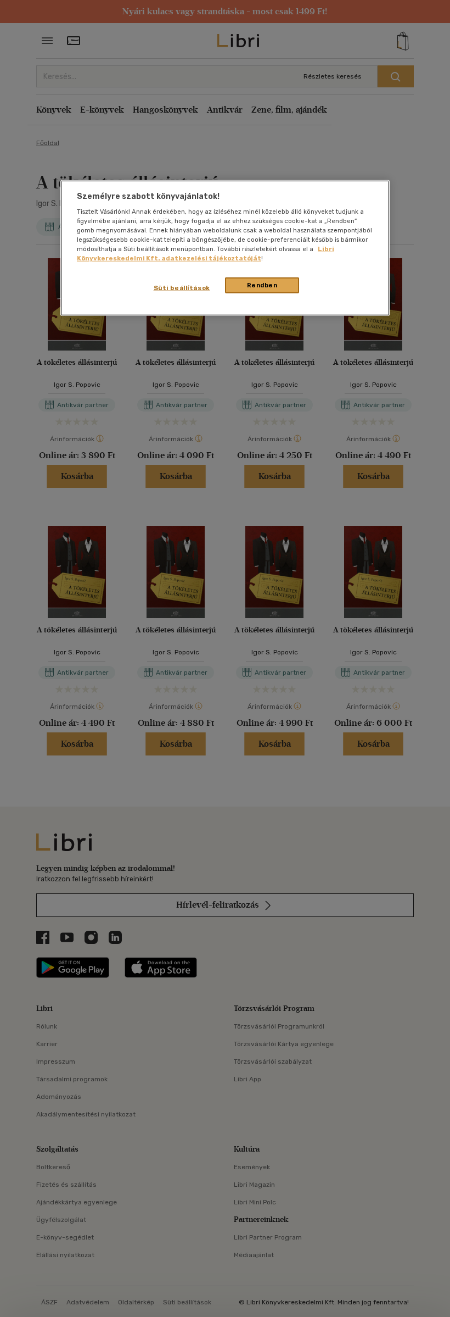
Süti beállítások (182, 287)
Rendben (262, 284)
